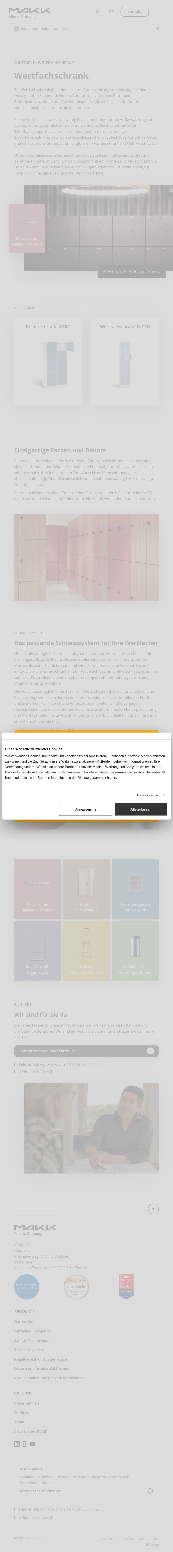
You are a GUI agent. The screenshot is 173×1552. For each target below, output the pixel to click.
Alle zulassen (140, 809)
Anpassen (83, 809)
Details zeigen (148, 795)
